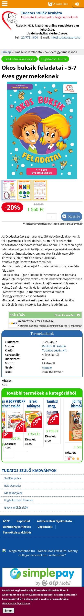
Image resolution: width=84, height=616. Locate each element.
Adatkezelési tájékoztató (16, 603)
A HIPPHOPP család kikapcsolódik (15, 406)
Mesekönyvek (13, 493)
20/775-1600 (29, 37)
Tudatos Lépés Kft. (54, 350)
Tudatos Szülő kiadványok (19, 59)
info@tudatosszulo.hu (66, 37)
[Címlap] (9, 26)
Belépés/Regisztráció (78, 4)
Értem (8, 610)
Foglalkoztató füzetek (53, 59)
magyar (47, 367)
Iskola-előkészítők (16, 507)
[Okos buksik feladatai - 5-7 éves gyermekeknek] (42, 178)
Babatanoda (12, 485)
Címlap (6, 52)
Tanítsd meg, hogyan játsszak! (52, 408)
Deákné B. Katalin (54, 346)
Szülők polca (12, 478)
